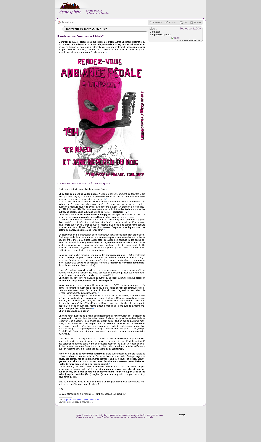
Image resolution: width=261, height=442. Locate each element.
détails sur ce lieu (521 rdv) (188, 40)
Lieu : (153, 28)
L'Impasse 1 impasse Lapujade (160, 33)
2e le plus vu (68, 22)
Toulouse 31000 (190, 28)
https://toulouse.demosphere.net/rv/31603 (82, 399)
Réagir (182, 415)
